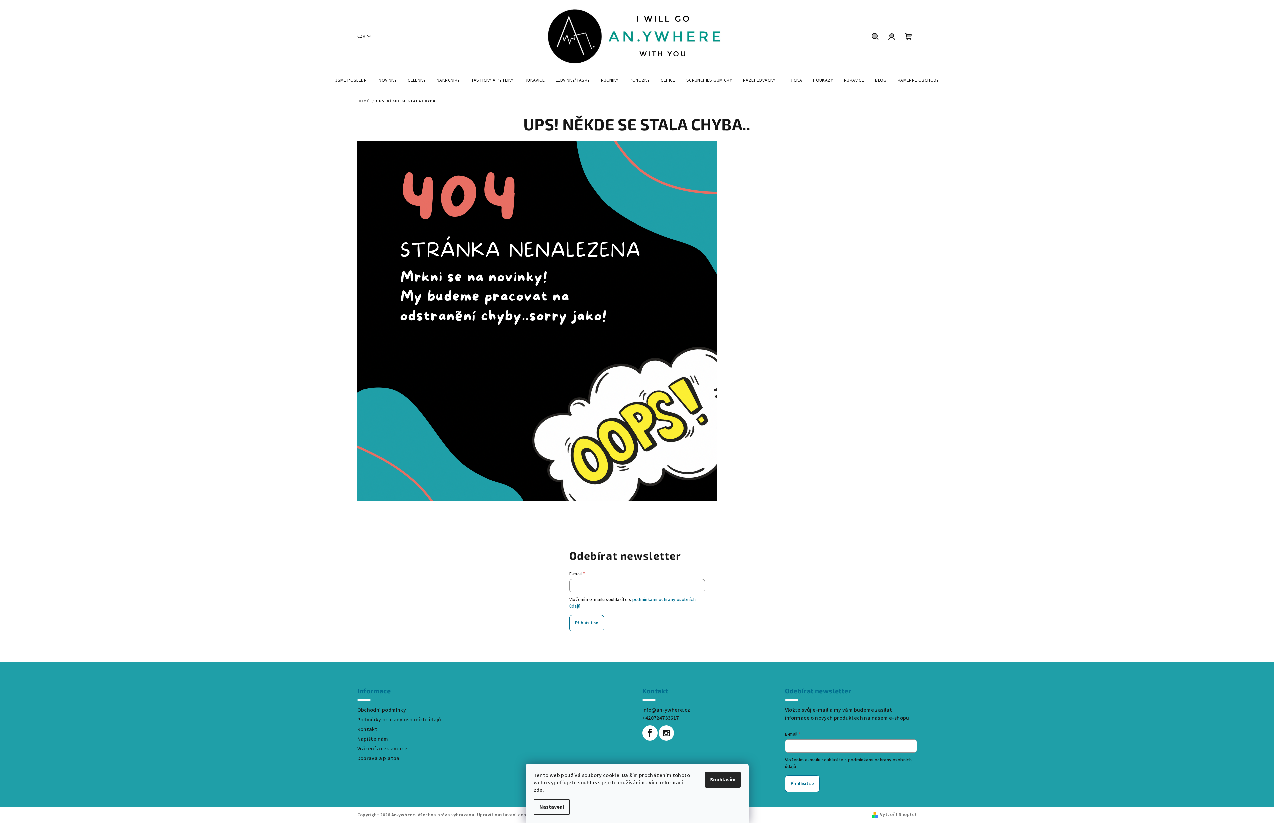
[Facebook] (650, 733)
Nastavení (551, 807)
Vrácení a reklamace (382, 748)
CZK (361, 36)
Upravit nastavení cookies (506, 815)
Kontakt (367, 729)
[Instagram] (666, 733)
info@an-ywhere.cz (666, 710)
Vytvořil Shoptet (898, 814)
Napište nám (372, 739)
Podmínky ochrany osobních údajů (399, 719)
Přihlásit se (586, 623)
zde (538, 790)
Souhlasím (723, 779)
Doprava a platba (378, 758)
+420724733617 (660, 718)
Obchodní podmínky (381, 710)
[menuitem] (351, 80)
